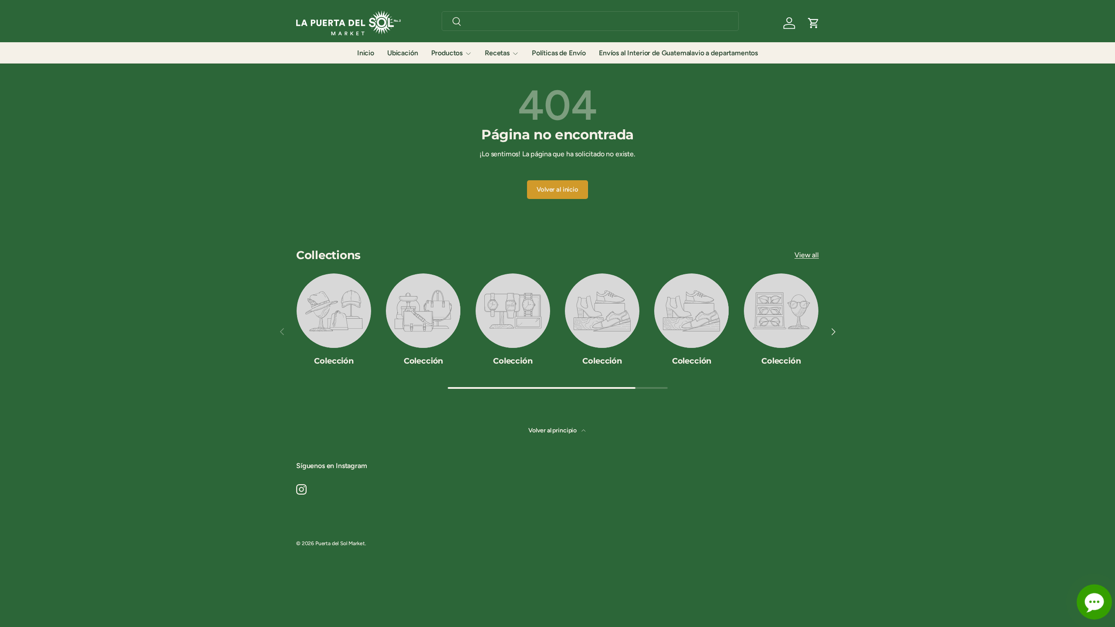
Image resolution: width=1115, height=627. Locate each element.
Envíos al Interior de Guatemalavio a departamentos (678, 53)
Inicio (365, 53)
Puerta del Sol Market (340, 543)
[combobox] (590, 21)
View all (806, 255)
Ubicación (402, 53)
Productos (447, 53)
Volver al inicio (557, 189)
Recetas (497, 53)
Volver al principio (553, 430)
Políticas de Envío (559, 53)
